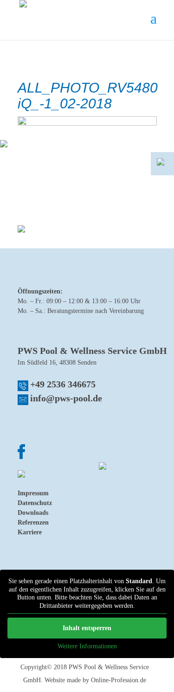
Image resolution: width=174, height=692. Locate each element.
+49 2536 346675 (63, 384)
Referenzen (33, 522)
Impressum (33, 493)
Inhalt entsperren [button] (87, 628)
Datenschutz (35, 502)
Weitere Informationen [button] (87, 646)
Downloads (33, 512)
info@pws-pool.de (66, 398)
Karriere (30, 532)
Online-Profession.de (118, 680)
